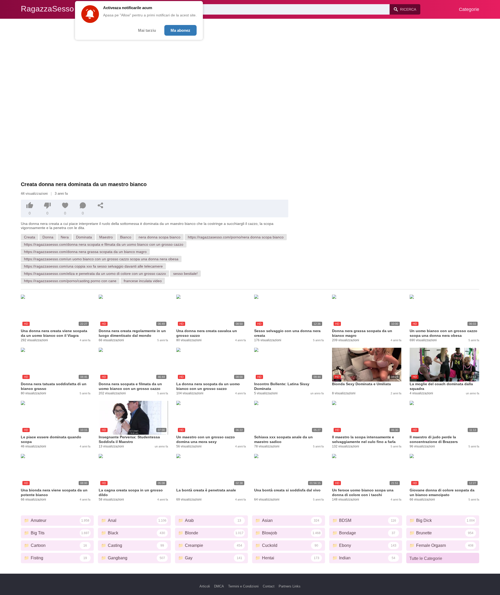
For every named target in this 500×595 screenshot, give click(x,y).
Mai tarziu (147, 30)
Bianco (125, 237)
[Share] (100, 205)
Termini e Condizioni (243, 586)
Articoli (204, 586)
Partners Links (290, 586)
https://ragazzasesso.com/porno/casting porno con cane (70, 281)
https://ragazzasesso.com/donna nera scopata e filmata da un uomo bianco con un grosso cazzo (103, 244)
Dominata (84, 237)
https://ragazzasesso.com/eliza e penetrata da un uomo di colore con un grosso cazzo (95, 273)
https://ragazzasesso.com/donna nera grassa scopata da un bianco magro (85, 252)
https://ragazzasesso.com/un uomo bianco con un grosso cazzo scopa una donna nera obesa (101, 259)
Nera (65, 237)
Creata (29, 237)
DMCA (219, 586)
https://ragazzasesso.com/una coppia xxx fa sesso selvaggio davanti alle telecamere (93, 266)
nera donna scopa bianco (159, 237)
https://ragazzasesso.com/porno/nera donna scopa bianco (236, 237)
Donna (47, 237)
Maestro (106, 237)
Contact (268, 586)
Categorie (469, 9)
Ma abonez (180, 30)
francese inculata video (143, 281)
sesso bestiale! (185, 273)
